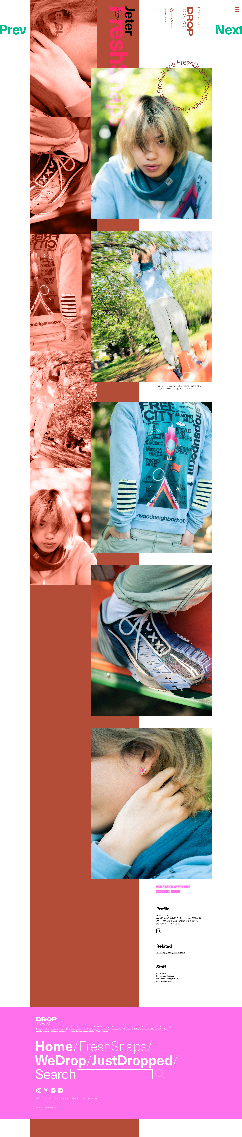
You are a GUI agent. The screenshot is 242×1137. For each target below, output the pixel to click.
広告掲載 (48, 1098)
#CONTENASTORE (165, 887)
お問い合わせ (59, 1098)
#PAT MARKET (163, 891)
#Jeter (187, 887)
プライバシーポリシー (89, 1098)
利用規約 (75, 1098)
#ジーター (175, 891)
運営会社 (39, 1098)
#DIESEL (178, 887)
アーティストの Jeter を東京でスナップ (170, 952)
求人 (68, 1098)
